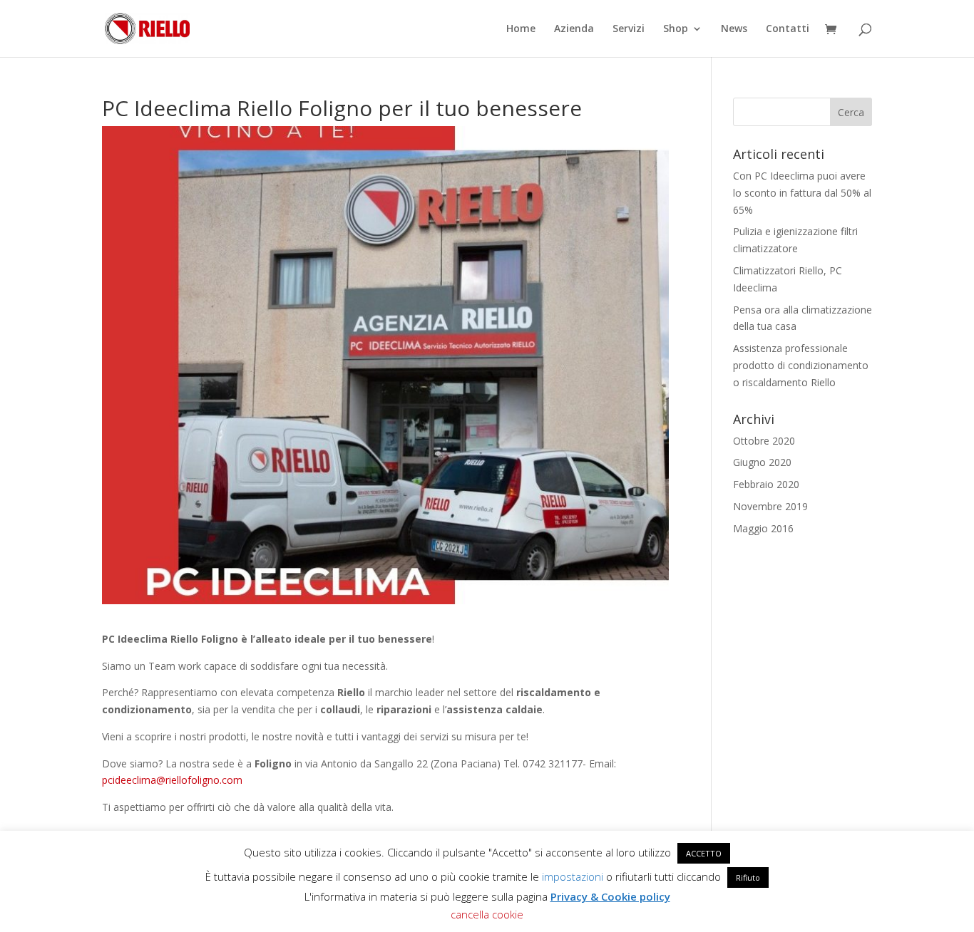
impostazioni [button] (572, 876)
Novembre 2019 (770, 506)
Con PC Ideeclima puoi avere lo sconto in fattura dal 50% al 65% (802, 193)
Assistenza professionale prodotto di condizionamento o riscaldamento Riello (800, 365)
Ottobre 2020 (764, 440)
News (734, 29)
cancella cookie (487, 914)
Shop (675, 29)
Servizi (628, 29)
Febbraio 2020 (766, 484)
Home (520, 29)
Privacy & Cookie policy (610, 896)
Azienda (574, 29)
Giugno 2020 (762, 462)
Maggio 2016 (763, 528)
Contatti (787, 29)
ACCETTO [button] (704, 853)
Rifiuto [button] (748, 877)
